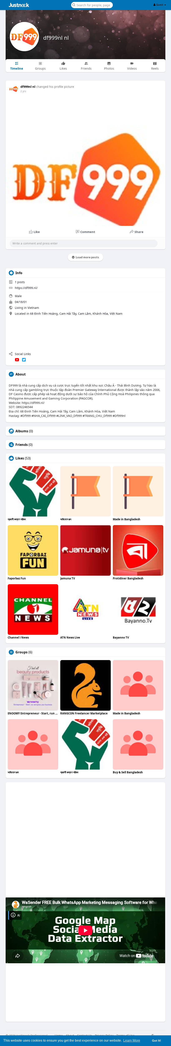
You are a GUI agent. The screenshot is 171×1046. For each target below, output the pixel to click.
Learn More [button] (131, 1040)
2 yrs (23, 91)
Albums (21, 431)
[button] (92, 4)
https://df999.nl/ (26, 288)
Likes (19, 458)
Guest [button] (159, 4)
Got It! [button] (156, 1040)
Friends (21, 444)
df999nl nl (56, 37)
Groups (21, 652)
